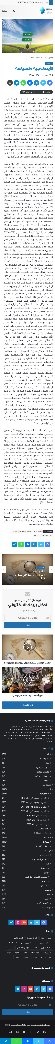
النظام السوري (46, 948)
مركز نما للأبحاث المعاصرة (43, 535)
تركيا (11, 948)
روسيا (25, 952)
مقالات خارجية (42, 846)
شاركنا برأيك (27, 705)
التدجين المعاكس (25, 531)
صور (47, 864)
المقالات (39, 58)
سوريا (17, 952)
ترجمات (48, 890)
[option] (27, 569)
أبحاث (46, 899)
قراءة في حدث (45, 908)
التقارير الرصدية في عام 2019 (34, 798)
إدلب (49, 938)
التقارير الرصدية (42, 794)
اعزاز (42, 938)
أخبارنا (49, 754)
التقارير (48, 789)
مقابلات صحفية (42, 776)
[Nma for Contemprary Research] (46, 11)
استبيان (46, 763)
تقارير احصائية (43, 829)
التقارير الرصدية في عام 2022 (34, 811)
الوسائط (48, 851)
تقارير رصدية (47, 952)
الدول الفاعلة (18, 938)
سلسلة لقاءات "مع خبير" (35, 877)
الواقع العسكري (39, 859)
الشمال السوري (45, 943)
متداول (44, 886)
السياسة (14, 531)
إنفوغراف (44, 855)
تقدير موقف (43, 903)
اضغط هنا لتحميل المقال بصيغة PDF (36, 92)
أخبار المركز (44, 759)
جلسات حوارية (43, 772)
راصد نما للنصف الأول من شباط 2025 (34, 2)
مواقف (26, 957)
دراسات (48, 894)
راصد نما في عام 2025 (37, 824)
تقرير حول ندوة (42, 767)
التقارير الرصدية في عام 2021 (34, 807)
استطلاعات (46, 785)
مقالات (31, 58)
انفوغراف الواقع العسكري (27, 948)
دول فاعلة (35, 952)
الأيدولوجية (38, 531)
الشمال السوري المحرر (28, 943)
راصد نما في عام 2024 (37, 820)
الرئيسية (48, 58)
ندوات (46, 781)
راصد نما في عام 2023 (37, 815)
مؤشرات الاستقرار (41, 833)
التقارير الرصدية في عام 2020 (34, 802)
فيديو (46, 873)
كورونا (9, 952)
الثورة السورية (32, 938)
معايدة (44, 868)
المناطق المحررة (11, 943)
